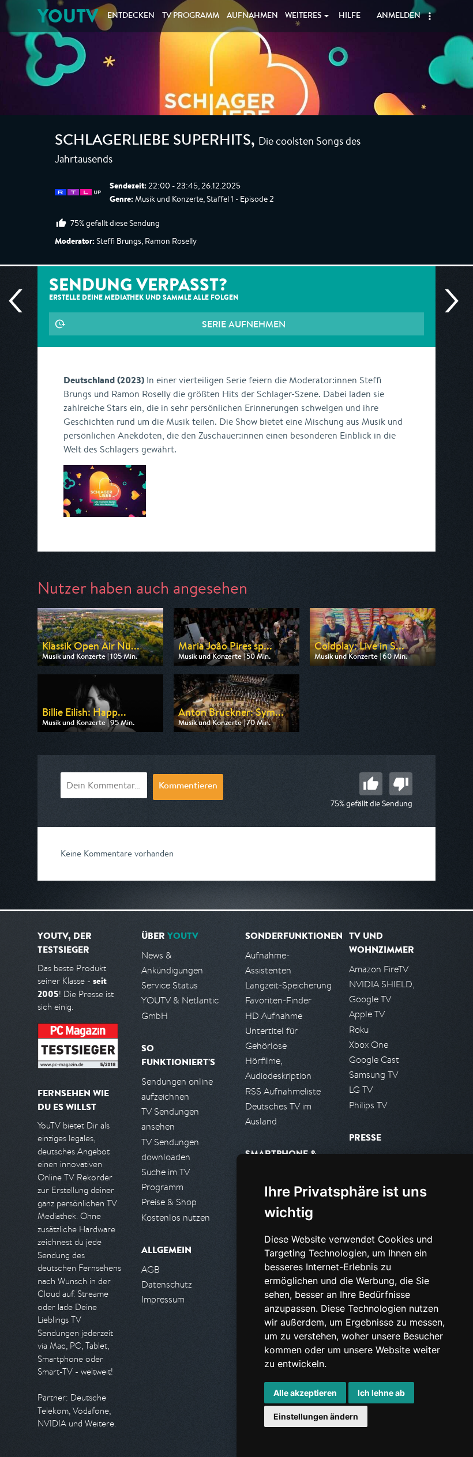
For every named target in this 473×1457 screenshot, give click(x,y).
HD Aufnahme (273, 1016)
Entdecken (131, 16)
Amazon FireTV (378, 969)
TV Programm (190, 16)
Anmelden (399, 16)
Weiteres (303, 16)
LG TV (361, 1090)
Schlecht (400, 783)
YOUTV (67, 16)
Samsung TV (373, 1075)
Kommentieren (188, 786)
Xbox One (368, 1045)
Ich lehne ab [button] (381, 1393)
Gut (370, 783)
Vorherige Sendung (20, 300)
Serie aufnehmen (244, 324)
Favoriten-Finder (278, 1000)
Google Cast (374, 1060)
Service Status (169, 985)
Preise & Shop (169, 1202)
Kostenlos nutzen (175, 1217)
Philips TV (368, 1105)
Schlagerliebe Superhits (153, 141)
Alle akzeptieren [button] (305, 1393)
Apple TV (367, 1014)
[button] (430, 16)
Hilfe (350, 16)
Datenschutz (166, 1284)
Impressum (163, 1299)
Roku (359, 1030)
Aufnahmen (252, 16)
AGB (150, 1269)
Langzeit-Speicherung (288, 985)
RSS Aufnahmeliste (283, 1091)
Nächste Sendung (447, 300)
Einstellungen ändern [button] (315, 1416)
